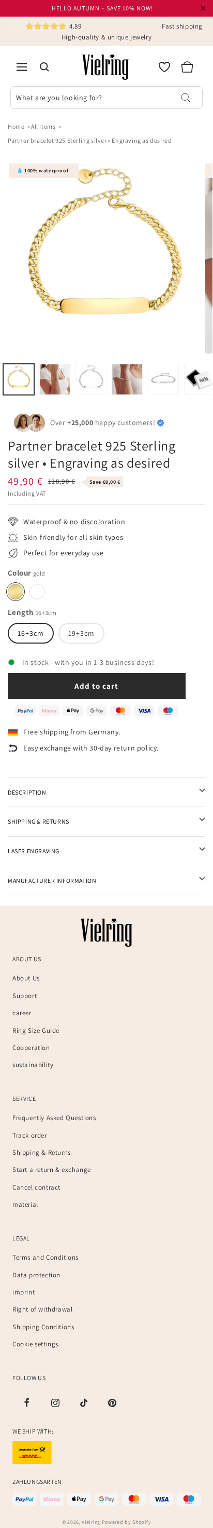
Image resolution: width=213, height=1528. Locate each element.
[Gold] (15, 591)
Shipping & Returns (41, 1152)
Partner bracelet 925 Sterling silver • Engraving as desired (90, 140)
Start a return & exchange (51, 1169)
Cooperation (31, 1047)
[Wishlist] (164, 67)
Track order (29, 1135)
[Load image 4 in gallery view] (127, 379)
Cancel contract (36, 1187)
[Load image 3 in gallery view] (90, 379)
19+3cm (81, 633)
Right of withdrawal (42, 1309)
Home (16, 126)
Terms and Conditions (45, 1257)
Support (24, 995)
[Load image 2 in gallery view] (54, 379)
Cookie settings (35, 1344)
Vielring (91, 1522)
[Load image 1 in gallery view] (18, 379)
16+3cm (31, 633)
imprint (23, 1292)
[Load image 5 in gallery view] (163, 379)
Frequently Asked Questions (54, 1117)
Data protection (36, 1275)
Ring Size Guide (35, 1030)
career (22, 1012)
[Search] (44, 67)
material (25, 1204)
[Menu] (21, 67)
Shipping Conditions (43, 1326)
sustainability (32, 1064)
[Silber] (37, 591)
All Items (43, 126)
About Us (26, 978)
